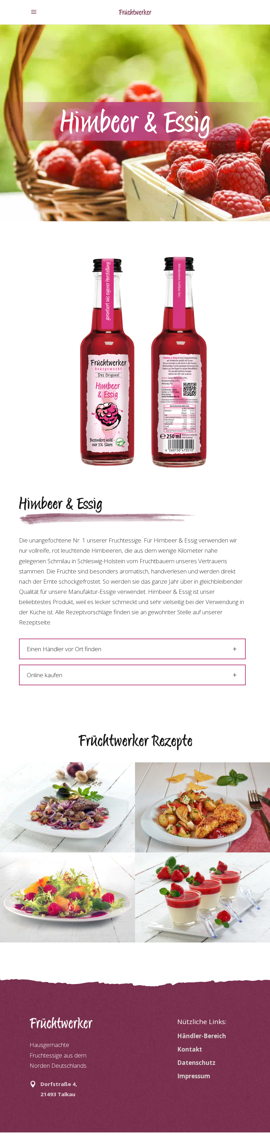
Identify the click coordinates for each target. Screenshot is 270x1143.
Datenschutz (196, 1063)
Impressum (193, 1076)
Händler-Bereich (201, 1036)
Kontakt (189, 1049)
